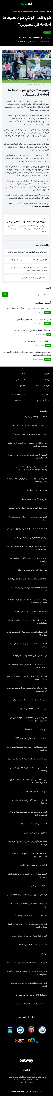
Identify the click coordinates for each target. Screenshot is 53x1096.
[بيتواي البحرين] (26, 3)
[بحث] (5, 294)
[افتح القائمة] (48, 3)
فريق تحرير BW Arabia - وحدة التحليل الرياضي (32, 37)
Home (49, 11)
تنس (48, 334)
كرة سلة (48, 345)
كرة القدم (42, 11)
